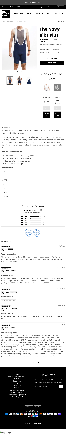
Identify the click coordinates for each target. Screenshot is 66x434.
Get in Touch (17, 381)
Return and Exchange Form (17, 376)
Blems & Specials (18, 397)
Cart (61, 7)
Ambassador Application (17, 395)
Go (61, 386)
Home (3, 21)
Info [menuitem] (48, 14)
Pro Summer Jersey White (46, 98)
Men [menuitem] (21, 14)
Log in (41, 7)
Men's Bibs (10, 21)
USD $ (18, 7)
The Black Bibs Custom (17, 390)
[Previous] (17, 72)
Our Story (17, 379)
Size (45, 49)
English (12, 7)
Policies (17, 388)
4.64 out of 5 (37, 210)
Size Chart (46, 49)
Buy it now (52, 63)
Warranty (17, 386)
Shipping (43, 44)
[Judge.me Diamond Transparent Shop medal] (36, 232)
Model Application (17, 392)
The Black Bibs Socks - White (57, 99)
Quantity (56, 49)
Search (17, 374)
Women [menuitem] (30, 14)
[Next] (21, 72)
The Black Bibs (36, 423)
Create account (50, 7)
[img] (6, 246)
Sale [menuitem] (16, 14)
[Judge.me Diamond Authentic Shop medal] (28, 232)
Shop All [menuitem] (39, 14)
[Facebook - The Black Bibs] (59, 21)
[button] (44, 39)
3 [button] (33, 362)
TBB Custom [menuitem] (58, 14)
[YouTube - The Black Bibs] (63, 21)
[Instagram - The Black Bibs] (61, 21)
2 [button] (30, 362)
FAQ (17, 383)
